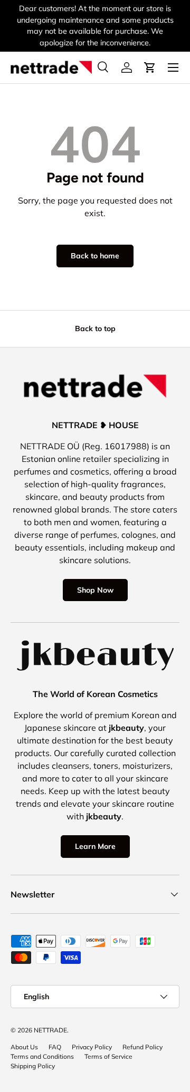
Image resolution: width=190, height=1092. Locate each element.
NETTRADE (50, 1030)
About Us (24, 1047)
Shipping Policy (33, 1066)
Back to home (95, 255)
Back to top (95, 328)
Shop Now (95, 590)
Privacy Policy (92, 1047)
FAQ (55, 1047)
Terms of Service (108, 1056)
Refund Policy (142, 1047)
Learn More (95, 846)
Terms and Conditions (42, 1056)
